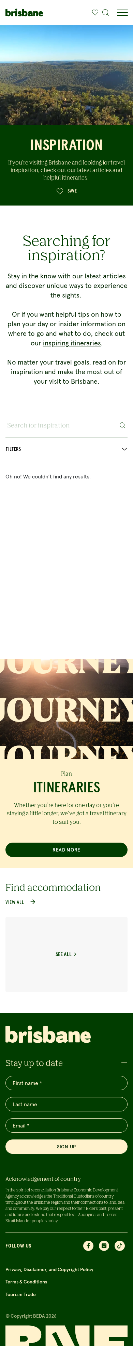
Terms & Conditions (26, 1282)
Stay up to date (34, 1063)
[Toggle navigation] (122, 12)
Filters (13, 449)
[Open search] (105, 12)
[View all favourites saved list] (93, 13)
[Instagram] (104, 1246)
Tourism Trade (20, 1294)
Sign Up (66, 1147)
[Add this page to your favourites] (95, 13)
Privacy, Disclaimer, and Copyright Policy (49, 1269)
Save (72, 191)
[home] (24, 12)
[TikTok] (120, 1246)
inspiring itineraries (72, 343)
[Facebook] (88, 1246)
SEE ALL (64, 954)
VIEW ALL (14, 902)
